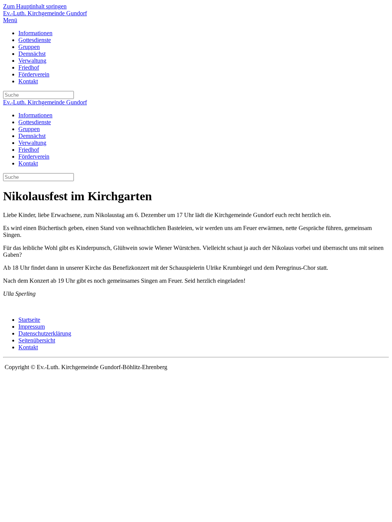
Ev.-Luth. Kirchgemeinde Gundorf (45, 13)
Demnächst (32, 53)
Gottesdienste (34, 40)
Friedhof (28, 67)
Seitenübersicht (36, 340)
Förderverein (33, 74)
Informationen (35, 33)
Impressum (31, 326)
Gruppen (29, 47)
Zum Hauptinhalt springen (35, 6)
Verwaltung (32, 60)
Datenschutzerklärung (44, 333)
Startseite (29, 319)
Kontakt (28, 81)
